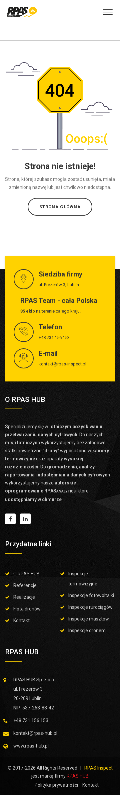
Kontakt (21, 620)
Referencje (25, 585)
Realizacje (24, 597)
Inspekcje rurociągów (90, 607)
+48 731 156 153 (54, 337)
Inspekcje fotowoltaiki (91, 595)
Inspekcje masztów (88, 618)
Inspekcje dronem (87, 630)
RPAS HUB (78, 776)
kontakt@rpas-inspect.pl (62, 363)
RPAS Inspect (98, 768)
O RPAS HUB (26, 573)
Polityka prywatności (56, 785)
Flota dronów (27, 608)
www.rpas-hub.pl (31, 746)
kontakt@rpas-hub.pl (35, 733)
